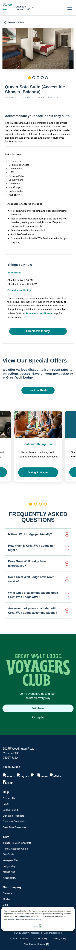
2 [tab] (33, 77)
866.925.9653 (11, 766)
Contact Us (9, 798)
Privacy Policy (34, 919)
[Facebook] (9, 775)
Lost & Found (10, 809)
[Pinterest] (42, 775)
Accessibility (9, 877)
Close (36, 926)
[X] (33, 775)
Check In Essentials (14, 821)
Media (6, 899)
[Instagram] (23, 775)
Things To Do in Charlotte (17, 842)
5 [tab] (46, 77)
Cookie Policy (24, 916)
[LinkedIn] (8, 782)
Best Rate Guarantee (15, 827)
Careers (7, 893)
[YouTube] (55, 775)
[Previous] (5, 83)
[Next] (71, 83)
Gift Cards (8, 854)
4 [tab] (42, 77)
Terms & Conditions (15, 919)
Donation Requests (13, 815)
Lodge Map (9, 866)
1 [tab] (29, 77)
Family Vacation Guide (15, 848)
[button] (70, 8)
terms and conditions (39, 313)
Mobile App (9, 871)
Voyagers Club (11, 860)
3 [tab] (38, 77)
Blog (5, 904)
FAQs (6, 804)
